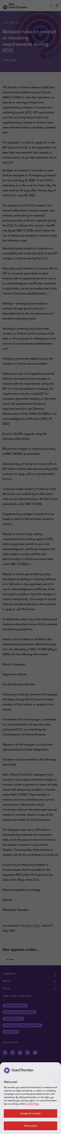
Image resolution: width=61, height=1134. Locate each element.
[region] (30, 1098)
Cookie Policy (32, 1103)
